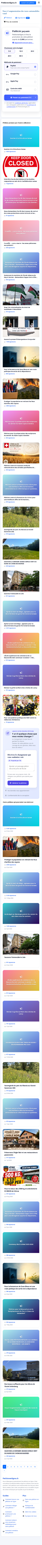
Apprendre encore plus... (24, 43)
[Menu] (39, 3)
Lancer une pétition (27, 3)
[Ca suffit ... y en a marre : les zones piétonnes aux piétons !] (21, 235)
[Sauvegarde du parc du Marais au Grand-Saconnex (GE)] (21, 521)
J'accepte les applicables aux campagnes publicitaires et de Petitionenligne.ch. (21, 105)
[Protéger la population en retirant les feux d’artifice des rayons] (21, 393)
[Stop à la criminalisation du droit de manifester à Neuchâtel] (21, 299)
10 (35, 1467)
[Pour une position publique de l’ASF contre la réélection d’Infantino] (21, 710)
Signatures (23, 18)
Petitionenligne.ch (9, 3)
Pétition (9, 18)
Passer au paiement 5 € (22, 97)
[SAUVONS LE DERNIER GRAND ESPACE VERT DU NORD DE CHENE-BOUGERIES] (21, 553)
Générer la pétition (19, 783)
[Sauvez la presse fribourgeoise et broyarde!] (21, 330)
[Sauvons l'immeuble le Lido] (21, 584)
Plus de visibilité (12, 22)
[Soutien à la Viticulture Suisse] (21, 140)
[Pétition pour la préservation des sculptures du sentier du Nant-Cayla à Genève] (21, 425)
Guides (6, 1495)
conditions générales (21, 103)
